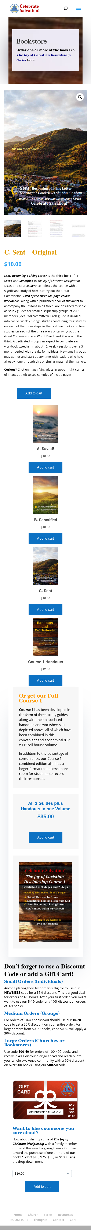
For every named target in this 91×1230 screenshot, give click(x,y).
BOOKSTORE (19, 1220)
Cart (73, 1220)
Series (48, 1215)
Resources (65, 1215)
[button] (80, 97)
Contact (58, 1220)
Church (33, 1215)
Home (18, 1215)
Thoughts (40, 1220)
